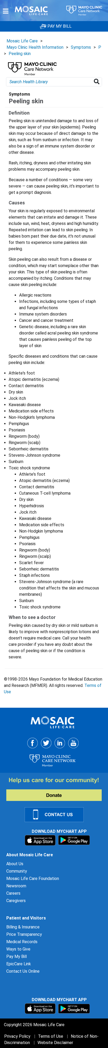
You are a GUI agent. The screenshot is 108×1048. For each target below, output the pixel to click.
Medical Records (21, 941)
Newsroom (16, 885)
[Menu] (5, 11)
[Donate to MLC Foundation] (57, 789)
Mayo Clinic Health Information (35, 47)
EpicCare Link (18, 963)
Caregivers (16, 900)
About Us (14, 863)
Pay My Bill (16, 956)
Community (16, 871)
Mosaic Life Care (22, 40)
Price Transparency (24, 934)
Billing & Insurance (23, 926)
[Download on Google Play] (74, 839)
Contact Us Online (23, 971)
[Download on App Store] (41, 839)
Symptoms (81, 47)
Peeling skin (20, 53)
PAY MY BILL (59, 26)
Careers (13, 893)
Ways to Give (18, 949)
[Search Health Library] (98, 81)
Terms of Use (50, 1036)
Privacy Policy (17, 1036)
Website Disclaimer (55, 1042)
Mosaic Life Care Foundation (32, 878)
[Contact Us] (57, 814)
